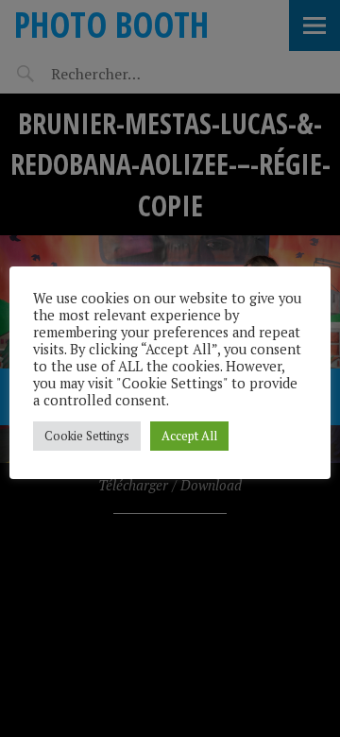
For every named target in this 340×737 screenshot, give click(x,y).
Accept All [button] (189, 435)
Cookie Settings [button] (86, 435)
